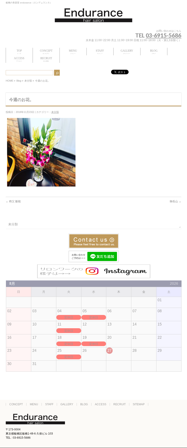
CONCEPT (16, 404)
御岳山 (175, 201)
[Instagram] (93, 275)
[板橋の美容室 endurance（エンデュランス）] (93, 17)
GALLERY (66, 404)
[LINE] (94, 259)
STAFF (49, 404)
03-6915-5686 (163, 35)
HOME (9, 80)
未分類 (28, 80)
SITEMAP (139, 404)
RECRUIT (119, 404)
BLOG (84, 404)
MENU (34, 404)
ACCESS (100, 404)
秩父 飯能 (13, 201)
